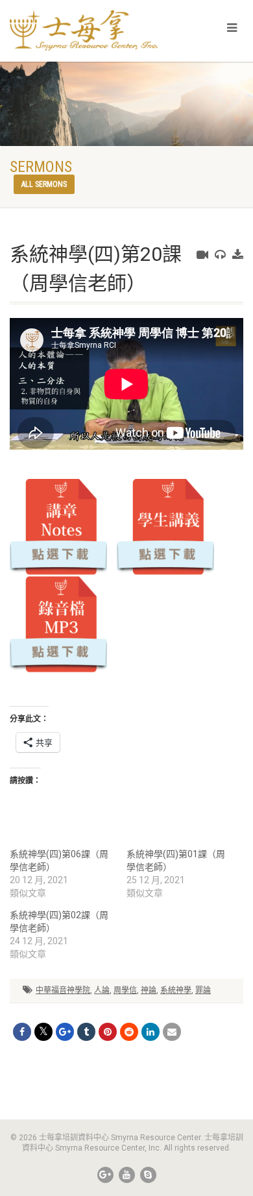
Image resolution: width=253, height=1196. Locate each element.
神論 (148, 990)
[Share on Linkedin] (150, 1032)
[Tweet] (43, 1032)
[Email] (172, 1032)
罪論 (203, 990)
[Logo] (84, 30)
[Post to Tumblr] (86, 1032)
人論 (102, 990)
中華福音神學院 (63, 990)
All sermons (44, 184)
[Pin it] (108, 1032)
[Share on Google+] (65, 1032)
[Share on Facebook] (22, 1032)
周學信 (125, 990)
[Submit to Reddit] (129, 1032)
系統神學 (175, 990)
